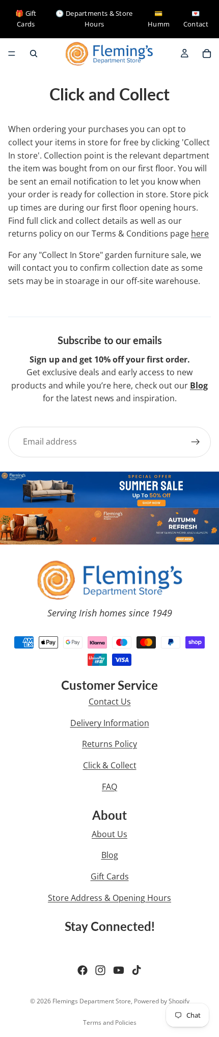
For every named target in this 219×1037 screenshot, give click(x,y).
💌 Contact (195, 19)
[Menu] (11, 53)
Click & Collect (109, 765)
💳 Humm (159, 19)
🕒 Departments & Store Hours (94, 19)
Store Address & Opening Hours (109, 897)
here (200, 233)
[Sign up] (195, 442)
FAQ (109, 786)
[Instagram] (100, 970)
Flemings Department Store (91, 1001)
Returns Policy (109, 743)
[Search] (33, 53)
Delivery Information (109, 723)
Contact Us (110, 701)
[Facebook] (82, 970)
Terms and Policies (109, 1022)
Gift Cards (110, 876)
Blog (109, 855)
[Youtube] (119, 970)
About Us (109, 834)
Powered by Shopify (161, 1001)
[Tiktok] (136, 970)
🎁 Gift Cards (26, 19)
